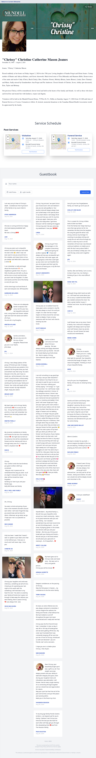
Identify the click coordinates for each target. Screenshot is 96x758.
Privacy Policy (42, 746)
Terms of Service (53, 746)
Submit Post (85, 192)
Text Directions (33, 152)
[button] (13, 140)
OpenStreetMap (50, 749)
